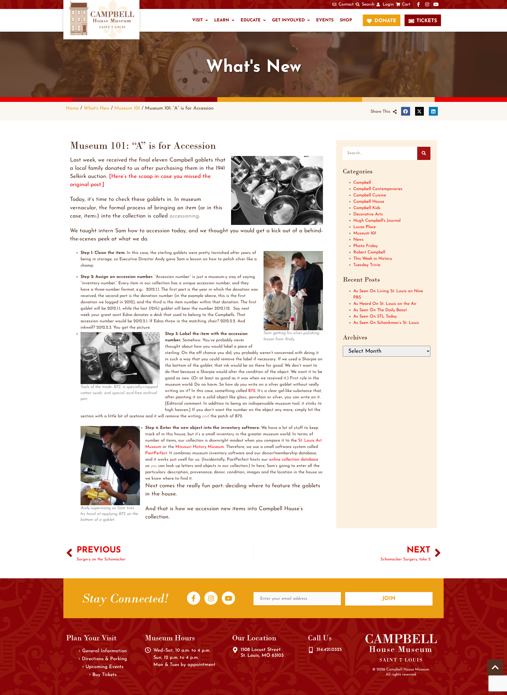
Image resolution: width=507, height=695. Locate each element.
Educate (251, 20)
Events (325, 20)
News (358, 240)
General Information (104, 651)
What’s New (96, 108)
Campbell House (368, 202)
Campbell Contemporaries (377, 189)
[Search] (423, 153)
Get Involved (288, 20)
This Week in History (372, 259)
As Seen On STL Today (375, 316)
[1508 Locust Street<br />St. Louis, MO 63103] (235, 650)
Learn (221, 20)
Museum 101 (127, 108)
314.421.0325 (329, 649)
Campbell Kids (367, 208)
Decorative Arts (368, 214)
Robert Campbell (369, 252)
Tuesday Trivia (366, 265)
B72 (251, 391)
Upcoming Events (104, 667)
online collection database (293, 459)
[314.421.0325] (311, 650)
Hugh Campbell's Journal (377, 221)
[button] (383, 112)
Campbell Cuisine (369, 195)
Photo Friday (365, 246)
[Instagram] (211, 598)
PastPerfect (156, 453)
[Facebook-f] (193, 598)
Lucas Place (364, 227)
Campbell (362, 183)
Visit (197, 20)
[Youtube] (228, 598)
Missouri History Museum (199, 447)
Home (72, 108)
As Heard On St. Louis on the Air (384, 304)
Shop (346, 20)
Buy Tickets (104, 675)
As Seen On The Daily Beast (380, 310)
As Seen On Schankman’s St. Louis (386, 323)
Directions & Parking (104, 659)
